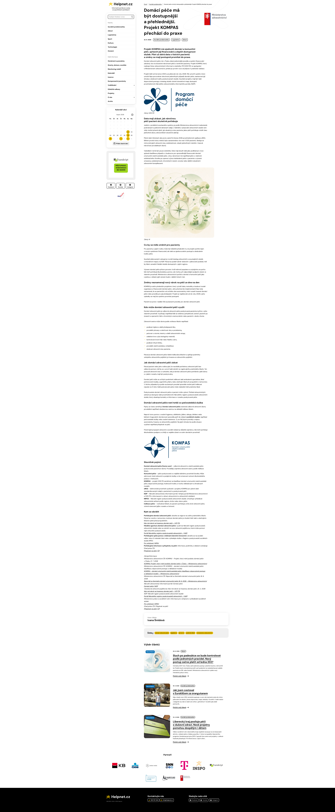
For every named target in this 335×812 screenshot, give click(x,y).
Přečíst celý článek (179, 676)
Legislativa (112, 35)
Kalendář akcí (121, 110)
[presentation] (157, 660)
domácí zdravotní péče (162, 633)
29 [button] (128, 135)
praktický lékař (190, 633)
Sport (110, 39)
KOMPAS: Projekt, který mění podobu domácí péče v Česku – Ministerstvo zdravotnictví (175, 564)
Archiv (110, 101)
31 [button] (110, 139)
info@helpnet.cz (167, 800)
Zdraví (110, 31)
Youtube (120, 187)
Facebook (111, 187)
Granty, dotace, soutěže (117, 65)
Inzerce (110, 77)
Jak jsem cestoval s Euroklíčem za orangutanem (190, 692)
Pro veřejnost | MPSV (151, 543)
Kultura (110, 43)
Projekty (111, 93)
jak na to (181, 633)
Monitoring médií (114, 69)
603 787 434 (154, 800)
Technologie (112, 47)
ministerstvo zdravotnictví (204, 633)
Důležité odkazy (114, 89)
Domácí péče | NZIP (151, 586)
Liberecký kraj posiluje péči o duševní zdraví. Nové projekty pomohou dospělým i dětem (191, 725)
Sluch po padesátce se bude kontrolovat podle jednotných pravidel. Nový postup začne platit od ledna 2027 (197, 659)
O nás (110, 97)
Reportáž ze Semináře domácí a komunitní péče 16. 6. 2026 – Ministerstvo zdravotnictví (175, 581)
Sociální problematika (116, 27)
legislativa (174, 633)
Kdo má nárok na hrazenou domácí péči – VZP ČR (162, 523)
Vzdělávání (112, 85)
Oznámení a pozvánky (116, 61)
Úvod (145, 4)
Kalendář (111, 73)
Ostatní (111, 51)
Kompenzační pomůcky (117, 81)
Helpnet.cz (123, 4)
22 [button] (128, 132)
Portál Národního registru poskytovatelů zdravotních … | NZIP (165, 533)
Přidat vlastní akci (122, 143)
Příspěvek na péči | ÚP (152, 551)
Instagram (130, 187)
